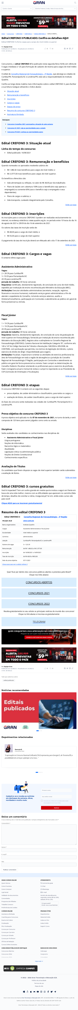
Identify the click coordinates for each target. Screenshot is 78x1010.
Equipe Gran (8, 47)
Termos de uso (39, 983)
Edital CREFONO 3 (40, 34)
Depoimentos (45, 914)
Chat (43, 886)
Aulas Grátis (44, 923)
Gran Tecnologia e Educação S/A (31, 997)
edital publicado (28, 521)
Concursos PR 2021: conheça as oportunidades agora (25, 132)
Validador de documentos (10, 895)
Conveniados (6, 898)
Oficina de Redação (8, 941)
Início (3, 34)
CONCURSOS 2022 (39, 603)
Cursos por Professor (8, 938)
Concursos (10, 34)
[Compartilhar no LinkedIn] (69, 49)
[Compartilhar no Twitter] (67, 49)
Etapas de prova (13, 106)
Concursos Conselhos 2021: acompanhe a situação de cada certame (30, 124)
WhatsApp (45, 889)
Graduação (5, 923)
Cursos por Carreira (8, 932)
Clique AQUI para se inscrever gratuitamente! (22, 503)
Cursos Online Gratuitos (9, 944)
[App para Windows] (24, 991)
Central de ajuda (47, 883)
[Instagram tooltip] (41, 991)
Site (3, 861)
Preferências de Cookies (9, 907)
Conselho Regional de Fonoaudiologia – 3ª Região (31, 74)
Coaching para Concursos (10, 917)
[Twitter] (52, 991)
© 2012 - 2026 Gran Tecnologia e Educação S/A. (39, 977)
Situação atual (13, 91)
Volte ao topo (71, 205)
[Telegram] (55, 991)
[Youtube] (38, 991)
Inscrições (11, 99)
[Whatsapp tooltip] (45, 991)
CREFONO (19, 34)
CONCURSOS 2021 (39, 593)
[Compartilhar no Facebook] (64, 49)
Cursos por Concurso (8, 929)
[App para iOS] (31, 991)
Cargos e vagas (13, 103)
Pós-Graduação (7, 926)
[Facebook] (48, 991)
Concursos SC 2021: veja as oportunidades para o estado (26, 128)
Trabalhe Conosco (7, 904)
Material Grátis (45, 917)
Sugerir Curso (45, 926)
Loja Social (5, 892)
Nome (4, 847)
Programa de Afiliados (9, 901)
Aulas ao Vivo (45, 920)
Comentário (6, 823)
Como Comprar (7, 889)
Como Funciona (7, 886)
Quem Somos (6, 883)
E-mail (4, 854)
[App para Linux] (27, 991)
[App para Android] (34, 991)
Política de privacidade (39, 980)
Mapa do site (39, 986)
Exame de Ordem (7, 920)
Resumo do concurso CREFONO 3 (21, 110)
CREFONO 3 (28, 34)
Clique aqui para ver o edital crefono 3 (14, 564)
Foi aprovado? (50, 904)
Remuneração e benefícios (18, 95)
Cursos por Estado (8, 935)
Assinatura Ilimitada (15, 114)
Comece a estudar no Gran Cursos (39, 637)
